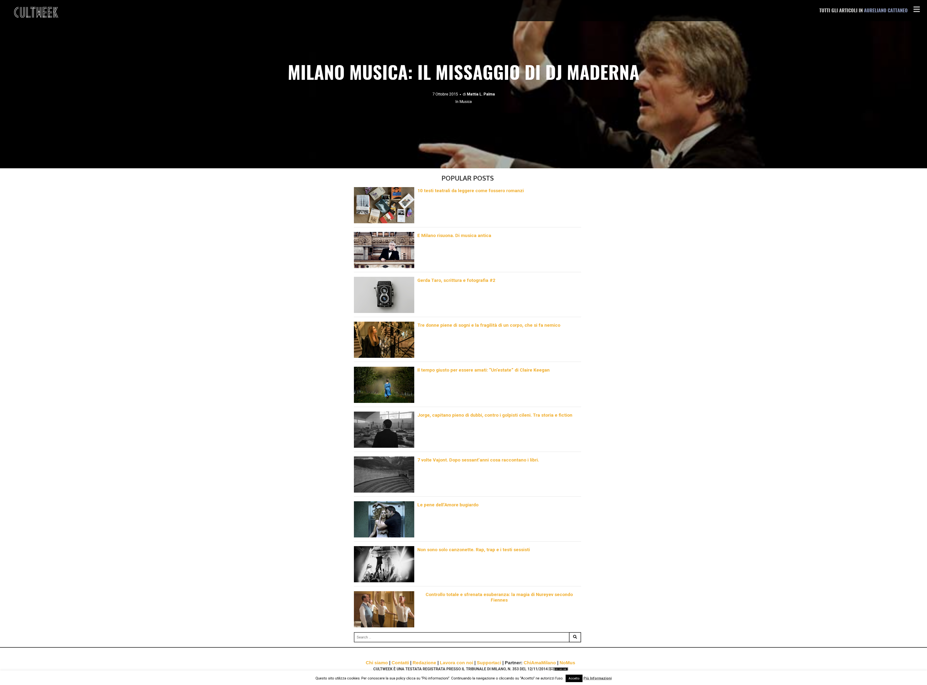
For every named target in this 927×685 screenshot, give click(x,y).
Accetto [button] (574, 678)
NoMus (567, 662)
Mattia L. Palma (481, 94)
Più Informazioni (597, 678)
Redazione (424, 662)
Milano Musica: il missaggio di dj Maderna (463, 74)
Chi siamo (377, 662)
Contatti (400, 662)
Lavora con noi (456, 662)
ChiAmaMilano (540, 662)
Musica (465, 101)
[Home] (36, 12)
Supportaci (489, 662)
